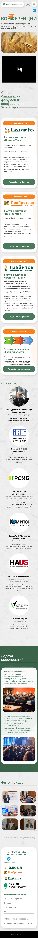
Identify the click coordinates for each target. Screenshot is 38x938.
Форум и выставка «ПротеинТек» (15, 139)
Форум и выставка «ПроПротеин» (15, 212)
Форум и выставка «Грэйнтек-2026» (14, 276)
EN (28, 5)
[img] (34, 10)
